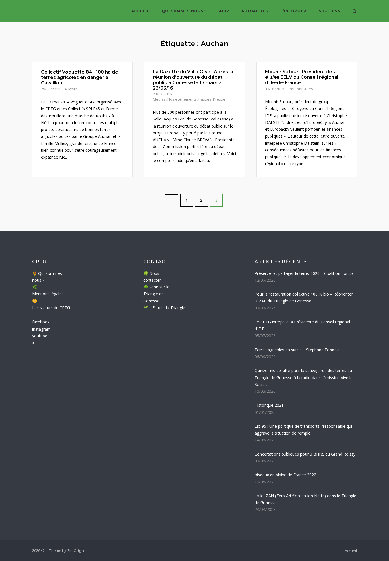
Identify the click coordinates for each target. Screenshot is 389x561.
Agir (224, 11)
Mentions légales (48, 293)
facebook (41, 322)
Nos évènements (182, 99)
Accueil (140, 11)
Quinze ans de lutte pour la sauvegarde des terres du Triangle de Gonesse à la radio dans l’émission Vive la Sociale (304, 377)
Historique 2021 (269, 405)
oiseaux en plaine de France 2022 (285, 474)
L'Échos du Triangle (167, 307)
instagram (41, 329)
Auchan (71, 89)
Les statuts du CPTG (51, 307)
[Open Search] (354, 11)
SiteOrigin (75, 550)
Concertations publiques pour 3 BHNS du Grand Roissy (305, 454)
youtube (39, 335)
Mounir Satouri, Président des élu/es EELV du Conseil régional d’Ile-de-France (301, 77)
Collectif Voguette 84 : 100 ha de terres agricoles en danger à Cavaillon (79, 77)
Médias (159, 99)
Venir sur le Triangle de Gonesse (156, 294)
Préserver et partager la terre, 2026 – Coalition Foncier (305, 273)
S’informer (293, 11)
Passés (204, 99)
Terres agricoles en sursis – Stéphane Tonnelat (298, 349)
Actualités (254, 11)
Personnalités (301, 88)
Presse (219, 99)
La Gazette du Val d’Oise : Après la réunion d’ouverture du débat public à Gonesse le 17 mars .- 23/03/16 (193, 80)
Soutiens (329, 11)
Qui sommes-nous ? (184, 11)
